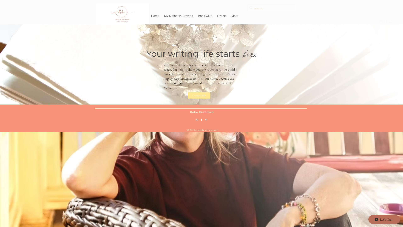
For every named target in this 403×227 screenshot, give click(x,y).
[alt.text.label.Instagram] (381, 21)
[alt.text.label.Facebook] (385, 21)
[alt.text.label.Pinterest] (390, 21)
